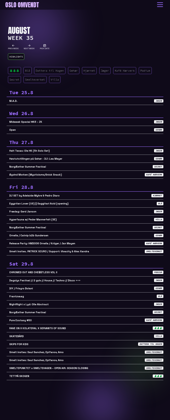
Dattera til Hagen (50, 70)
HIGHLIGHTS (16, 56)
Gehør (74, 70)
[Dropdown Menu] (160, 4)
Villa (55, 79)
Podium (145, 70)
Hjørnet (89, 70)
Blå (27, 70)
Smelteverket (35, 79)
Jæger (105, 70)
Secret (14, 79)
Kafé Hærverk (125, 70)
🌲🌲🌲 (14, 70)
